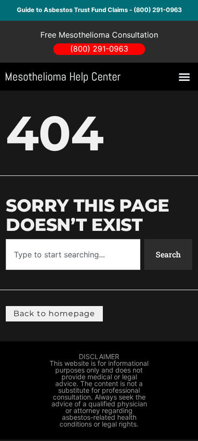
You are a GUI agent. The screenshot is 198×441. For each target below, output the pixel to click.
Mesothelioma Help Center (63, 76)
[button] (184, 76)
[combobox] (73, 254)
